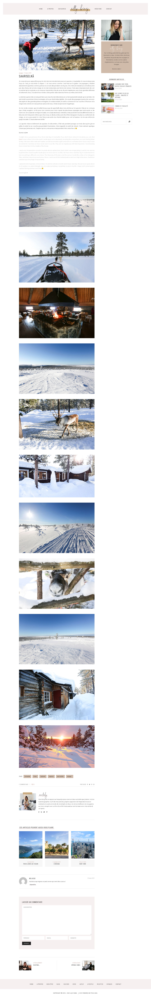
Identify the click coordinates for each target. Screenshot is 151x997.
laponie (51, 776)
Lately (82, 984)
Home (31, 984)
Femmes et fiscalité (121, 106)
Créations (98, 9)
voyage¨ (69, 776)
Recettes (100, 984)
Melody (43, 795)
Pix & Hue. (94, 993)
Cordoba (57, 864)
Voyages (21, 73)
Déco (74, 984)
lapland (43, 776)
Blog (58, 984)
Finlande (27, 776)
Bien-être (50, 984)
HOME (41, 9)
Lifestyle (90, 984)
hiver (35, 776)
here (20, 139)
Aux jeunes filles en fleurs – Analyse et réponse (122, 95)
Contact (109, 9)
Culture (66, 984)
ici (45, 83)
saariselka (60, 776)
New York (83, 864)
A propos (50, 9)
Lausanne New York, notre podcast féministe (123, 85)
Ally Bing (80, 9)
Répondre (33, 884)
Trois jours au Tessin (30, 864)
